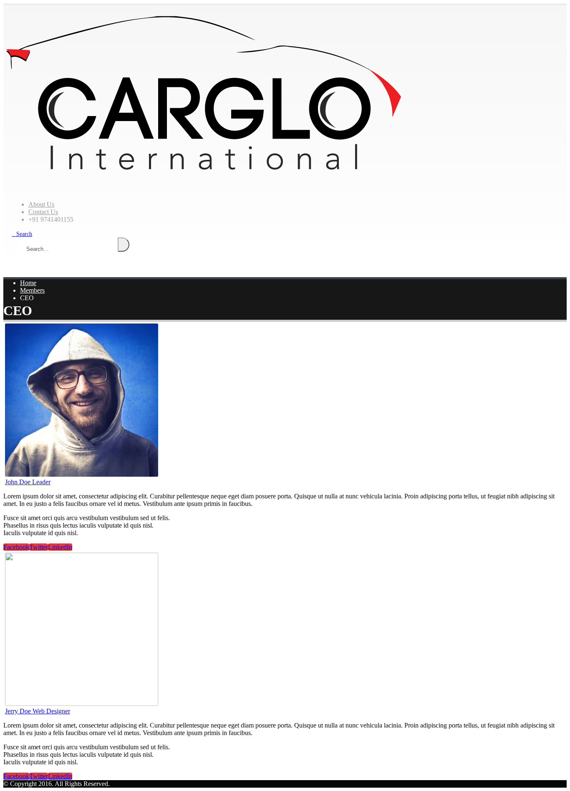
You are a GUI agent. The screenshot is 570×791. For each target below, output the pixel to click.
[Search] (123, 245)
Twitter (38, 547)
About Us (41, 204)
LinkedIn (60, 547)
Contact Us (43, 211)
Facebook (16, 547)
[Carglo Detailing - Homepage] (203, 176)
